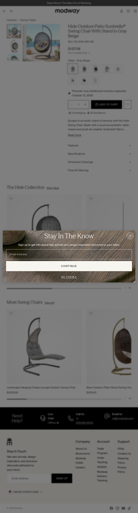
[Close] (130, 236)
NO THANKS (69, 277)
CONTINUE (69, 266)
